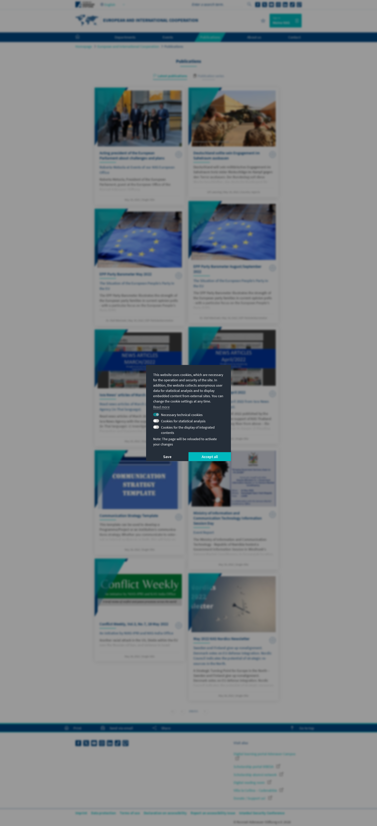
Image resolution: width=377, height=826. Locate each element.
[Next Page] (205, 711)
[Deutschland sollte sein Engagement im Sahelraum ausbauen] (233, 142)
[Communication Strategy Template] (140, 502)
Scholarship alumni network (255, 774)
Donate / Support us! (250, 798)
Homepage (83, 46)
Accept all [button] (210, 456)
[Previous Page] (182, 711)
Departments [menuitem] (125, 37)
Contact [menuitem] (294, 37)
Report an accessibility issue (213, 813)
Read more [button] (161, 407)
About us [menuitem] (254, 37)
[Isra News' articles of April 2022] (233, 385)
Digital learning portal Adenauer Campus (265, 754)
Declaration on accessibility (165, 813)
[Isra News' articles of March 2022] (140, 387)
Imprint (81, 813)
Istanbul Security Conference (262, 813)
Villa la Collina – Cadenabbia (256, 790)
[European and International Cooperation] (87, 20)
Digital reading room (249, 782)
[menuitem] (81, 37)
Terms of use (130, 813)
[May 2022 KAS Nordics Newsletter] (233, 637)
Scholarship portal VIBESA (254, 766)
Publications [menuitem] (210, 37)
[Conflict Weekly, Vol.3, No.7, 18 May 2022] (140, 610)
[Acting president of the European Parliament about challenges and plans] (140, 146)
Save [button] (167, 456)
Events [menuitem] (168, 37)
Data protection (103, 813)
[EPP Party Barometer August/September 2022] (233, 262)
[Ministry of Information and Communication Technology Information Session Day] (233, 508)
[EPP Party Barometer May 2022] (140, 267)
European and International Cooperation (128, 46)
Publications (173, 46)
